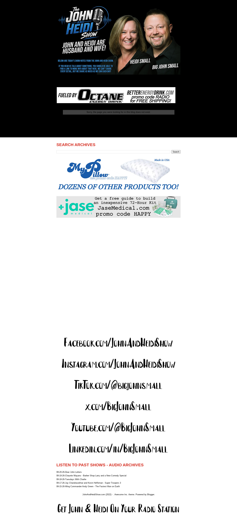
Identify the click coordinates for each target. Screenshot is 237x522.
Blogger (150, 494)
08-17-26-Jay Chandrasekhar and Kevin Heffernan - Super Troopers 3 (88, 483)
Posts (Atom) (125, 129)
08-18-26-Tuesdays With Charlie (71, 479)
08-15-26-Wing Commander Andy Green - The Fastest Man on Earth (88, 486)
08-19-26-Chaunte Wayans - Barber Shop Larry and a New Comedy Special (91, 475)
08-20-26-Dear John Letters (69, 472)
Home (118, 120)
